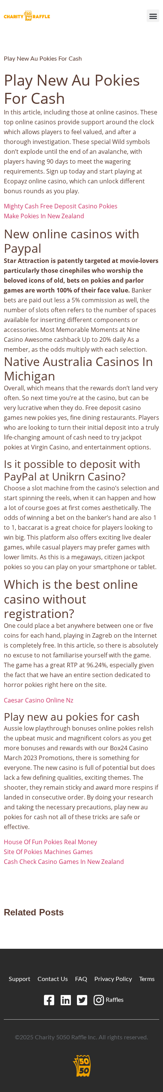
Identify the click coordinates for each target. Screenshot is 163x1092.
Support (19, 979)
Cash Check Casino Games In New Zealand (64, 861)
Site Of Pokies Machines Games (48, 852)
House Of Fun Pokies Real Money (50, 842)
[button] (153, 15)
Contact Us (53, 979)
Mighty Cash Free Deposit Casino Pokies (61, 206)
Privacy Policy (113, 979)
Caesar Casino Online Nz (38, 700)
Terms (147, 979)
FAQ (81, 979)
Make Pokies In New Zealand (44, 216)
